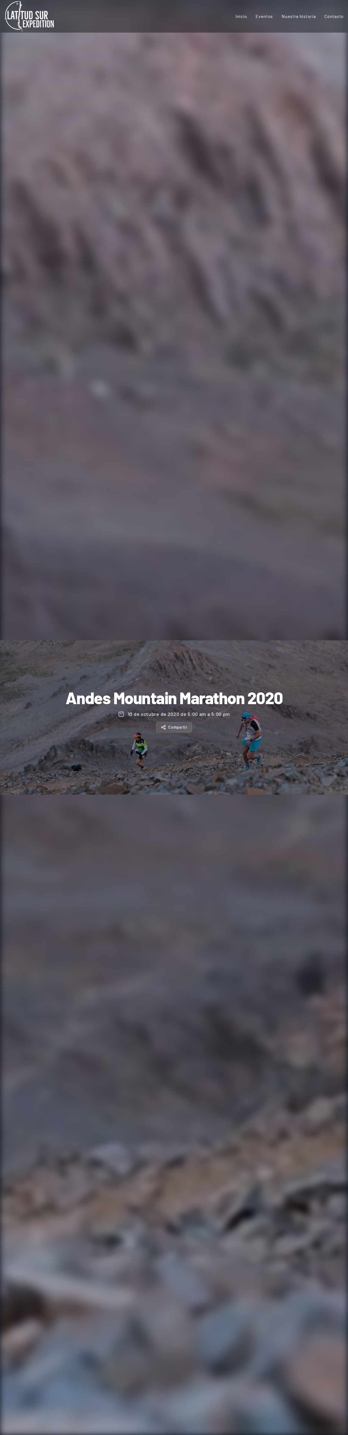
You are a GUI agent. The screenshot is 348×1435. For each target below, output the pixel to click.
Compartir (177, 727)
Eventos (264, 16)
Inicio (241, 16)
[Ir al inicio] (29, 16)
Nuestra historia (299, 16)
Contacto (334, 16)
